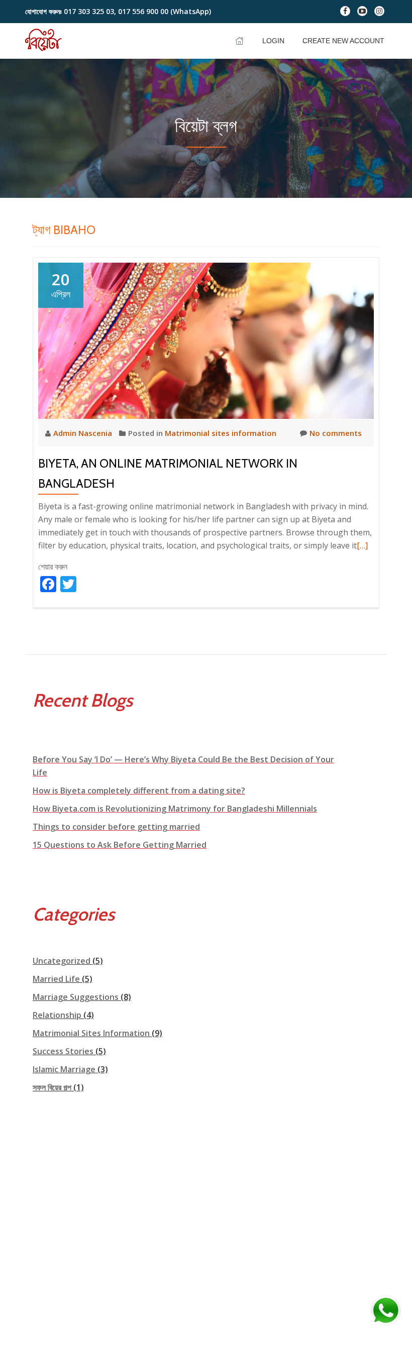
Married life (56, 978)
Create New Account (343, 41)
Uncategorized (61, 960)
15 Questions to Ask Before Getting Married (120, 844)
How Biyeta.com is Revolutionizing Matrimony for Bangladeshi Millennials (175, 808)
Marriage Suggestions (76, 996)
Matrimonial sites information (220, 433)
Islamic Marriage (64, 1069)
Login (273, 41)
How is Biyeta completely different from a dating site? (139, 790)
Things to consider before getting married (116, 826)
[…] (362, 545)
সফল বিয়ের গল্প (52, 1087)
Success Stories (63, 1051)
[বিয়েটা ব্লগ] (46, 40)
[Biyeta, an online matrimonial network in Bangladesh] (206, 339)
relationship (57, 1015)
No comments (336, 433)
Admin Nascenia (83, 433)
